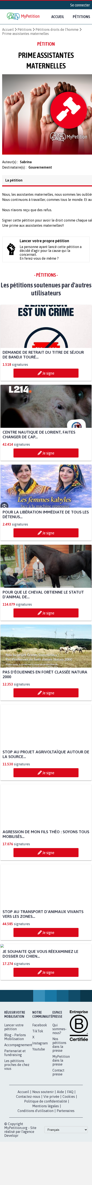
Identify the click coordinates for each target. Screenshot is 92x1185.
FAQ (70, 1136)
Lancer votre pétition (14, 1071)
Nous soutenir (43, 1136)
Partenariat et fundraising (15, 1097)
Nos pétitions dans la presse (59, 1088)
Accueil (57, 16)
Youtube (38, 1093)
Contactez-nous (28, 1140)
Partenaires (65, 1155)
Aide (60, 1136)
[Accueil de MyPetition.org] (23, 16)
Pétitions (25, 29)
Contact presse (58, 1116)
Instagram (40, 1087)
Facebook (39, 1069)
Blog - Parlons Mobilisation (15, 1081)
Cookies (68, 1140)
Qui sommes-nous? (59, 1073)
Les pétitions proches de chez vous (16, 1108)
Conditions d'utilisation (35, 1155)
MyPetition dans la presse (61, 1104)
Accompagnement (18, 1089)
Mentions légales (45, 1150)
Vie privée (51, 1140)
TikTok (37, 1075)
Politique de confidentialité (45, 1145)
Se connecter (80, 5)
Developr (11, 1179)
